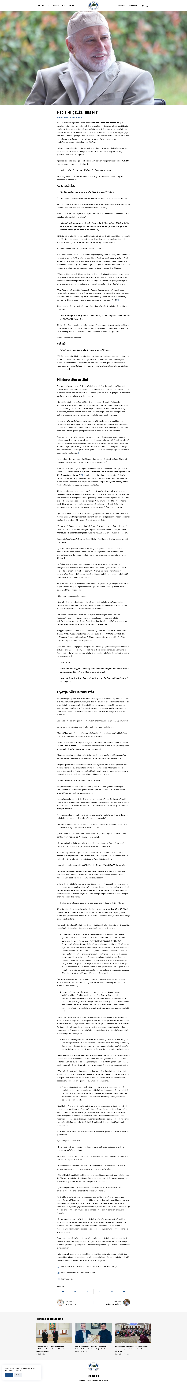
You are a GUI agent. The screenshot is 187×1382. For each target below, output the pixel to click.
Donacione (133, 5)
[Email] (124, 1291)
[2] (79, 453)
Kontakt (121, 5)
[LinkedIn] (87, 1291)
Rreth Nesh (42, 6)
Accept (9, 1375)
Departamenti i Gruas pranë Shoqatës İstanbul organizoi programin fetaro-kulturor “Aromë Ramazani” (131, 1349)
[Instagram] (97, 1376)
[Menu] (150, 6)
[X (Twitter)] (75, 1291)
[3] (81, 475)
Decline (18, 1375)
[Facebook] (63, 1291)
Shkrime (72, 118)
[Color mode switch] (143, 6)
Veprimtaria (58, 6)
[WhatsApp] (112, 1291)
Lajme (71, 6)
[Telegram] (100, 1291)
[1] (117, 300)
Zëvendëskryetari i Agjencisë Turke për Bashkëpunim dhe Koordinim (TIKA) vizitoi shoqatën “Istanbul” (50, 1349)
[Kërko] (147, 6)
